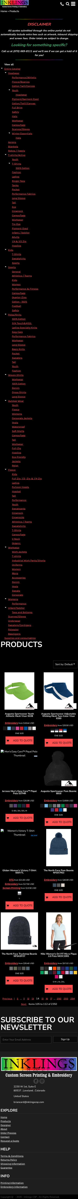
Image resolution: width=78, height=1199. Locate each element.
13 (33, 998)
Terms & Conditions (12, 1156)
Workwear (17, 120)
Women (16, 284)
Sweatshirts (19, 258)
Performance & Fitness (25, 288)
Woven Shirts (15, 375)
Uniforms (17, 564)
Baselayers (14, 633)
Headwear (13, 73)
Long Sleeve (18, 198)
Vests (15, 422)
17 (51, 998)
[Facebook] (36, 1081)
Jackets (16, 461)
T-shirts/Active (16, 155)
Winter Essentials (22, 133)
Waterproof (18, 426)
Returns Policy (9, 1159)
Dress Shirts (19, 392)
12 (28, 998)
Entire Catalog (12, 68)
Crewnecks (18, 517)
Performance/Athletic (24, 77)
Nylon (15, 465)
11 (24, 998)
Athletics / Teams (22, 275)
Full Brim (17, 107)
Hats (14, 116)
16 (47, 998)
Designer (6, 1125)
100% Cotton (22, 168)
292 (59, 998)
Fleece (15, 409)
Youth (15, 90)
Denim (16, 387)
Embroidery (11, 723)
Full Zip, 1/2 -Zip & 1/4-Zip (27, 478)
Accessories (19, 577)
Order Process (8, 1132)
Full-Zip (16, 448)
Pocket (16, 189)
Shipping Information (13, 1163)
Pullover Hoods (20, 487)
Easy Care (17, 331)
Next (23, 1004)
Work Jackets (19, 551)
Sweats (16, 590)
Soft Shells (18, 431)
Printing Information (12, 1182)
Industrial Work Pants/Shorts (28, 560)
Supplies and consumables (20, 638)
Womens (17, 413)
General (16, 271)
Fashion (16, 172)
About (4, 1128)
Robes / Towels (16, 150)
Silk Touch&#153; (22, 323)
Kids (10, 250)
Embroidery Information (14, 1186)
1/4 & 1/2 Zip (19, 241)
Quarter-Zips (19, 297)
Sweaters (17, 357)
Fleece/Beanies (21, 81)
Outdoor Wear (16, 401)
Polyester (13, 629)
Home (4, 11)
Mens (15, 573)
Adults (15, 237)
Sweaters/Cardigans (19, 625)
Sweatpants (18, 508)
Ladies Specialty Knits (24, 327)
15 (42, 998)
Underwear (14, 620)
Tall (14, 202)
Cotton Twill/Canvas (23, 86)
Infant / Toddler (21, 232)
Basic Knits (18, 349)
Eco (14, 206)
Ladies (15, 176)
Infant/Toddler (16, 607)
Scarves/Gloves (21, 129)
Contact (5, 1136)
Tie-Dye (16, 224)
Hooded (16, 491)
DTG (11, 879)
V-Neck (16, 538)
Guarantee (6, 1167)
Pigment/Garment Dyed (25, 99)
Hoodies (16, 245)
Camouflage (18, 125)
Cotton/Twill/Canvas (23, 103)
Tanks (15, 185)
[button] (67, 4)
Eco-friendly (19, 457)
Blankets (13, 146)
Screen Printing (11, 887)
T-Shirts (16, 163)
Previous (7, 998)
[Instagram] (42, 1081)
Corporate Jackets (22, 418)
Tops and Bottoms (22, 612)
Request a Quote (10, 1140)
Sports (16, 262)
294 (72, 998)
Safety (15, 111)
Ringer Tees (18, 181)
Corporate (17, 594)
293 (66, 998)
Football (16, 306)
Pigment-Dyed (20, 228)
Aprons (12, 142)
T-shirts (16, 556)
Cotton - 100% (19, 301)
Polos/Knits (14, 314)
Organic (16, 543)
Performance (19, 500)
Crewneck (17, 211)
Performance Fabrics (23, 193)
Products (6, 1121)
